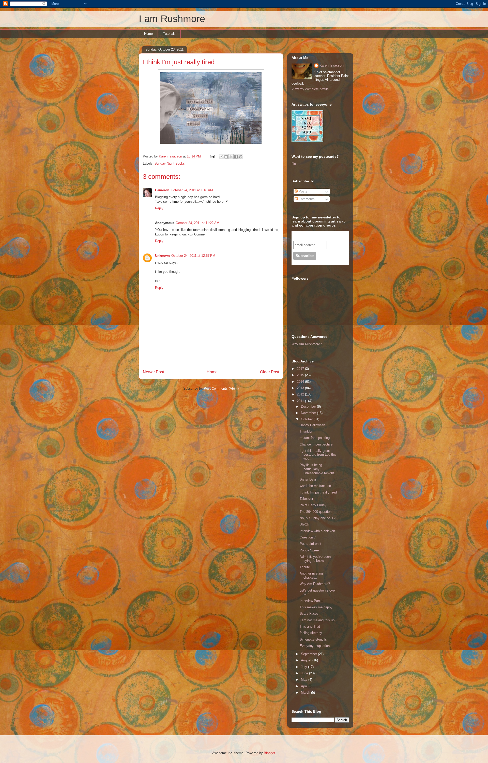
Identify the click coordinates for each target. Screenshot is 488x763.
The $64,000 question (315, 512)
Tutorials (169, 34)
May (304, 679)
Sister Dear (308, 479)
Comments (306, 199)
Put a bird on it (310, 544)
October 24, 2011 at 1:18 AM (192, 190)
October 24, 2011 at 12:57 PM (193, 256)
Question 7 (308, 537)
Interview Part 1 (311, 601)
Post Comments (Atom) (221, 388)
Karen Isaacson (331, 65)
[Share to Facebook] (235, 156)
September (309, 654)
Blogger (269, 753)
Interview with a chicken (317, 531)
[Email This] (221, 156)
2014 (301, 382)
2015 (301, 375)
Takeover (306, 499)
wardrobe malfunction (315, 486)
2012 (301, 394)
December (309, 406)
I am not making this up (317, 620)
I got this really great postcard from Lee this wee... (318, 454)
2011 (301, 401)
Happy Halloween (312, 425)
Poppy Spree (309, 550)
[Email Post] (212, 156)
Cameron (162, 190)
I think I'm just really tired (318, 492)
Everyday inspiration (315, 646)
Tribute (305, 567)
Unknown (162, 256)
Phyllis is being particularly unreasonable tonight (317, 469)
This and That (310, 626)
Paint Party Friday (313, 505)
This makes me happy (316, 607)
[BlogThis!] (226, 156)
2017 (301, 369)
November (309, 413)
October (307, 419)
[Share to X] (231, 156)
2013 (301, 388)
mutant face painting (315, 438)
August (306, 660)
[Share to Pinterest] (240, 156)
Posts (302, 191)
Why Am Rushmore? (307, 344)
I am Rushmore (172, 18)
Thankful (306, 431)
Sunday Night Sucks (170, 163)
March (306, 692)
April (305, 686)
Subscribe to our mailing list (320, 236)
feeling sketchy (311, 633)
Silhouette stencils (313, 639)
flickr (295, 164)
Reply (159, 208)
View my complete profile (310, 89)
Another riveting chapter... (311, 575)
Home (148, 34)
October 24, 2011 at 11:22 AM (197, 223)
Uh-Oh (304, 524)
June (305, 673)
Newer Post (153, 372)
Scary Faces (309, 613)
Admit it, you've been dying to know (315, 559)
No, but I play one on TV (318, 518)
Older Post (269, 372)
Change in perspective (316, 444)
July (304, 667)
